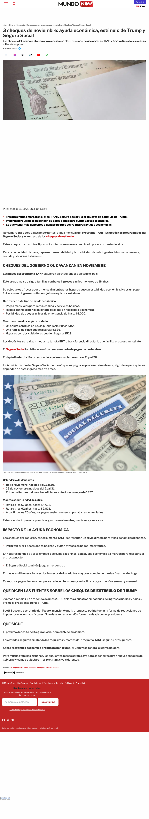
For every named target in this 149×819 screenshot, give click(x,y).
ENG (142, 6)
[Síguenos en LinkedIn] (12, 720)
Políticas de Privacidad (75, 683)
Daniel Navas (12, 48)
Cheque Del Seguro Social (40, 667)
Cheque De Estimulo (19, 667)
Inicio (5, 25)
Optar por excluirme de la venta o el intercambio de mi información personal (30, 728)
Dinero (12, 25)
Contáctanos (35, 683)
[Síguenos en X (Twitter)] (8, 720)
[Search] (14, 4)
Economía (20, 25)
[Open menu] (6, 4)
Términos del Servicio (53, 683)
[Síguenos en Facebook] (3, 720)
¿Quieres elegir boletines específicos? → (27, 709)
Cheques (55, 667)
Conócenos (22, 683)
